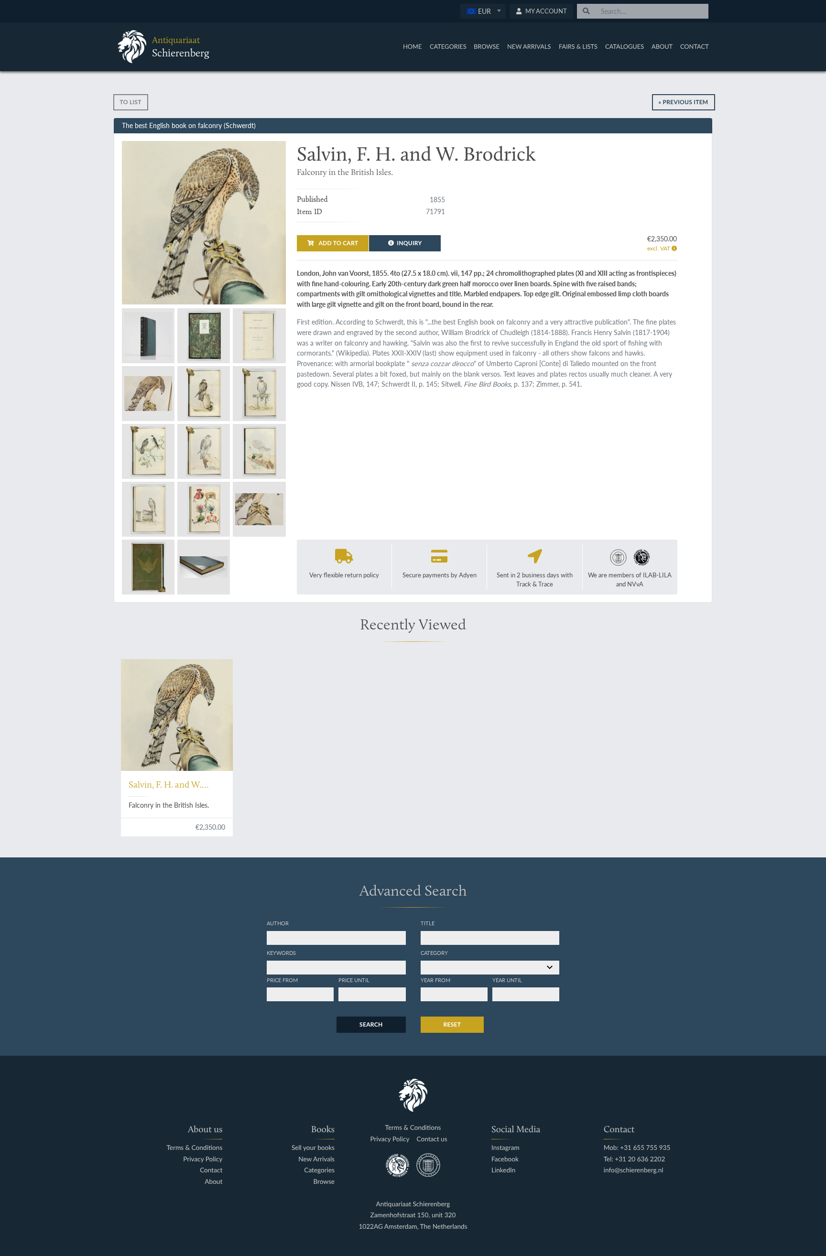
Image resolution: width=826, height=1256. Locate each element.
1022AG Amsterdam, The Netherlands (413, 1226)
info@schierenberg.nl (633, 1170)
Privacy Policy (202, 1159)
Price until (354, 980)
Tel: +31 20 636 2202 (634, 1159)
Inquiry (409, 243)
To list (130, 102)
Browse (487, 46)
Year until (507, 980)
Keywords (281, 952)
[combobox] (483, 11)
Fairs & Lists (578, 46)
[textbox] (483, 11)
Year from (435, 980)
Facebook (505, 1159)
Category (434, 952)
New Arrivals (529, 46)
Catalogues (624, 46)
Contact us (431, 1139)
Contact (694, 46)
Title (428, 923)
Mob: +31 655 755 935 (637, 1147)
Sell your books (313, 1147)
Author (278, 923)
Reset (452, 1024)
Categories (448, 46)
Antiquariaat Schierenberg (413, 1204)
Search (370, 1024)
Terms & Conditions (194, 1147)
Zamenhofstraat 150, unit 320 (413, 1215)
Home (412, 46)
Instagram (505, 1147)
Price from (282, 980)
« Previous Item (683, 102)
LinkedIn (503, 1170)
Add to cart (338, 243)
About (662, 46)
